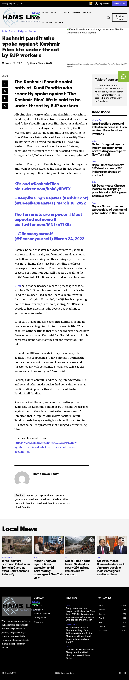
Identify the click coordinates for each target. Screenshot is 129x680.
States (32, 31)
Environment (71, 624)
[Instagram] (120, 673)
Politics (13, 31)
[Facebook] (5, 83)
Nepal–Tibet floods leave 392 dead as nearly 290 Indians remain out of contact (77, 568)
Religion (22, 31)
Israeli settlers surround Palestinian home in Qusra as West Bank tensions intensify (16, 568)
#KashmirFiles (45, 184)
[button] (108, 17)
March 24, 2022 (69, 239)
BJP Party (31, 495)
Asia (94, 161)
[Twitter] (5, 91)
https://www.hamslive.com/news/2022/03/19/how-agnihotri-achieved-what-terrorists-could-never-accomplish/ (46, 447)
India (4, 31)
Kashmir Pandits (25, 503)
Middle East (97, 120)
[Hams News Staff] (22, 479)
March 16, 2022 (71, 203)
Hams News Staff (41, 63)
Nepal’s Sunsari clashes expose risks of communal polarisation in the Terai (109, 210)
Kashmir (45, 499)
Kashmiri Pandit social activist (54, 503)
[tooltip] (123, 76)
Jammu (60, 495)
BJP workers (46, 495)
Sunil (17, 285)
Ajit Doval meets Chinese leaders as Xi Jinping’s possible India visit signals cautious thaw (111, 568)
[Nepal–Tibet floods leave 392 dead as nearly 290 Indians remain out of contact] (80, 545)
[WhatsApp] (5, 106)
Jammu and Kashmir (27, 499)
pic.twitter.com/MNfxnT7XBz (42, 225)
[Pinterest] (5, 98)
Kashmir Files (60, 499)
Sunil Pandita (23, 507)
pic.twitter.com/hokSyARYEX (42, 189)
